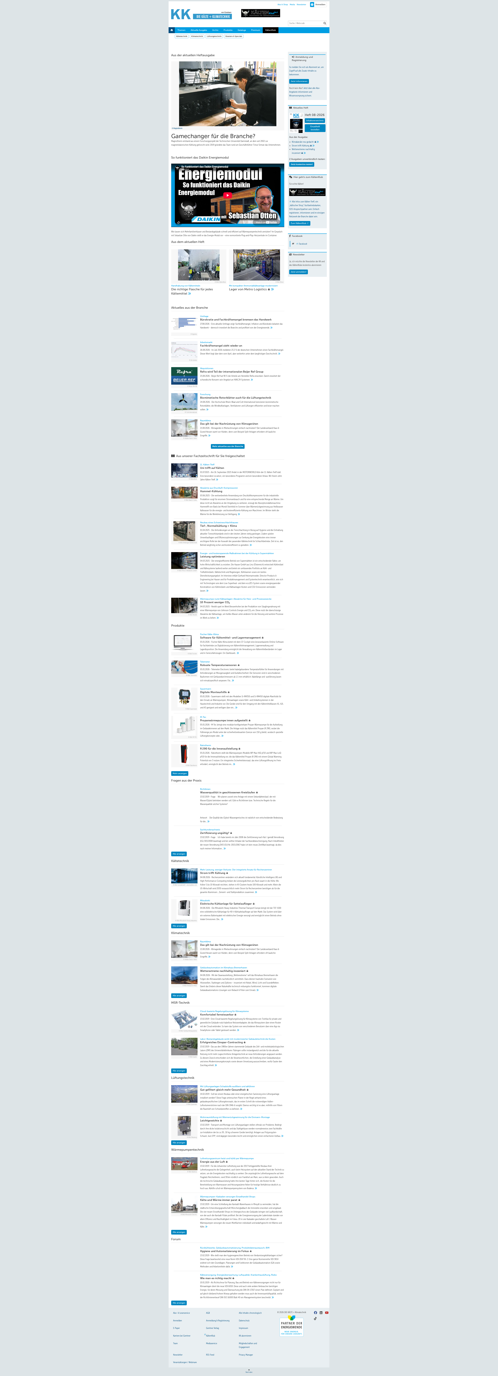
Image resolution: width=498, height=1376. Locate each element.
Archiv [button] (215, 30)
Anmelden (177, 1320)
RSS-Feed (210, 1354)
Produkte (228, 30)
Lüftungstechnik (214, 36)
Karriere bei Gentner (181, 1335)
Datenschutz (244, 1320)
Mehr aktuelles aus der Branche (227, 446)
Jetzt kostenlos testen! (302, 164)
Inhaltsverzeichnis (315, 120)
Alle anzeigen (179, 854)
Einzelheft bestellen (315, 128)
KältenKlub (270, 30)
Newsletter (301, 4)
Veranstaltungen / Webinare (185, 1362)
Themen (181, 30)
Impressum (243, 1328)
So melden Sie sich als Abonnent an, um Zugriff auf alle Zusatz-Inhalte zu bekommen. (306, 71)
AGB (208, 1313)
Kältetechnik (181, 36)
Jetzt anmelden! (298, 272)
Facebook (303, 244)
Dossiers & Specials (233, 36)
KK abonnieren (245, 1335)
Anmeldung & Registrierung (217, 1320)
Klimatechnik (197, 36)
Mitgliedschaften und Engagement (248, 1345)
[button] (215, 30)
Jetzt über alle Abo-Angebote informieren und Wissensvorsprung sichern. (304, 92)
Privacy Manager (246, 1354)
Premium (255, 30)
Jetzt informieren (299, 81)
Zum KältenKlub (298, 223)
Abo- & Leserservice (181, 1313)
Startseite (172, 30)
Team (175, 1343)
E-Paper (176, 1328)
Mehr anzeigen (180, 773)
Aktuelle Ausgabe (199, 30)
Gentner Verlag (212, 1328)
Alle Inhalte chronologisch (250, 1313)
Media (292, 4)
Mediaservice (211, 1343)
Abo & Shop (283, 4)
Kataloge (242, 30)
